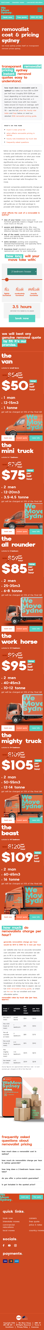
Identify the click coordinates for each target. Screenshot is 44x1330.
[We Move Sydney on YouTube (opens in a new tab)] (9, 1245)
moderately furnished (20, 294)
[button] (40, 10)
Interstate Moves (18, 2)
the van (10, 992)
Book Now (8, 1218)
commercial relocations (9, 1226)
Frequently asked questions (18, 142)
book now (7, 17)
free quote (22, 17)
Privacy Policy (22, 1327)
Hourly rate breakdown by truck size (22, 139)
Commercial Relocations (35, 2)
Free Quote (34, 1221)
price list (22, 110)
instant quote (22, 438)
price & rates (35, 1225)
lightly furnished (7, 294)
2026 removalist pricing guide (24, 116)
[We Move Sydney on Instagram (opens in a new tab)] (15, 1245)
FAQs (15, 113)
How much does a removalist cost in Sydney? (19, 1153)
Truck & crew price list (16, 130)
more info (36, 438)
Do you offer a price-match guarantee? (20, 1178)
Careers (33, 1218)
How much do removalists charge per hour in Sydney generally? (22, 1162)
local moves (9, 1230)
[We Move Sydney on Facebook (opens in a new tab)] (3, 1245)
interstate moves (11, 1221)
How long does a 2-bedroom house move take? (21, 1170)
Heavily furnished (34, 294)
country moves (36, 1230)
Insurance (35, 1327)
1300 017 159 (36, 17)
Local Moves (5, 2)
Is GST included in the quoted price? (18, 1185)
